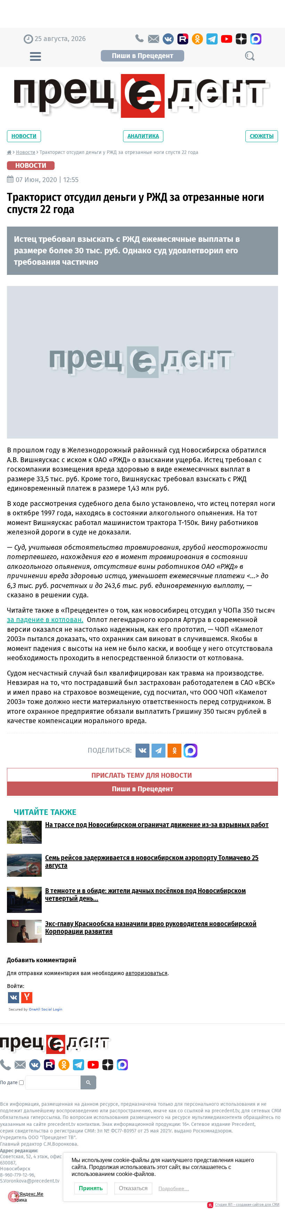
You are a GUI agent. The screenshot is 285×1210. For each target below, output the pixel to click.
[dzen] (241, 38)
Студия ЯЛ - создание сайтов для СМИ (247, 1205)
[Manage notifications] (13, 1196)
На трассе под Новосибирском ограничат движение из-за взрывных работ (157, 824)
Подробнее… (173, 1188)
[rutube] (182, 38)
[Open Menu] (35, 55)
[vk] (168, 38)
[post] (153, 38)
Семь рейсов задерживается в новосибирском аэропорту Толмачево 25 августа (152, 861)
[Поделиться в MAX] (190, 751)
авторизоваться (146, 973)
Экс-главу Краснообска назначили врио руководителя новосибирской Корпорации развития (150, 927)
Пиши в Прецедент (142, 55)
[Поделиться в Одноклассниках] (174, 751)
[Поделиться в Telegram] (158, 751)
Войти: (15, 986)
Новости (23, 136)
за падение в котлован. (45, 619)
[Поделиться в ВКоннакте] (142, 751)
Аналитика (143, 136)
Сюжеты (262, 136)
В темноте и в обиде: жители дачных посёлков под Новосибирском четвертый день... (145, 894)
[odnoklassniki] (197, 38)
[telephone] (139, 38)
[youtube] (226, 38)
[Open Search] (249, 56)
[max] (255, 38)
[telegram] (212, 38)
